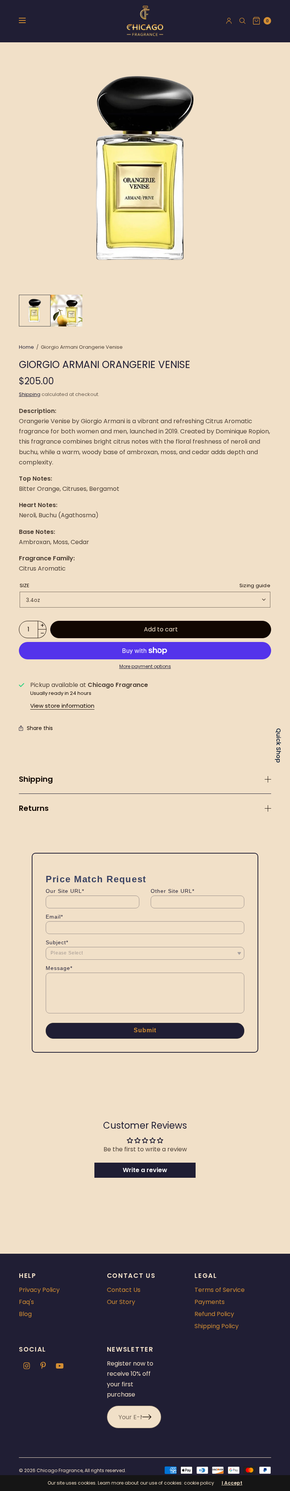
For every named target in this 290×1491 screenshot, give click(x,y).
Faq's (26, 1302)
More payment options (145, 666)
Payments (209, 1302)
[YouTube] (59, 1365)
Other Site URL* (172, 891)
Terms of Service (219, 1289)
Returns (34, 808)
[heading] (96, 879)
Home (26, 347)
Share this (40, 728)
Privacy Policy (39, 1289)
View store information (62, 705)
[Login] (229, 20)
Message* (59, 968)
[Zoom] (145, 168)
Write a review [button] (145, 1170)
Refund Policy (214, 1314)
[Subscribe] (151, 1417)
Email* (54, 916)
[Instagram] (26, 1365)
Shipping (29, 394)
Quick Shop (278, 745)
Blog (25, 1314)
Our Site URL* (65, 891)
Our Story (121, 1302)
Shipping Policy (216, 1326)
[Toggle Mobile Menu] (27, 20)
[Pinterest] (43, 1365)
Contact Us (123, 1289)
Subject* (57, 942)
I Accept (232, 1483)
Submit (145, 1030)
